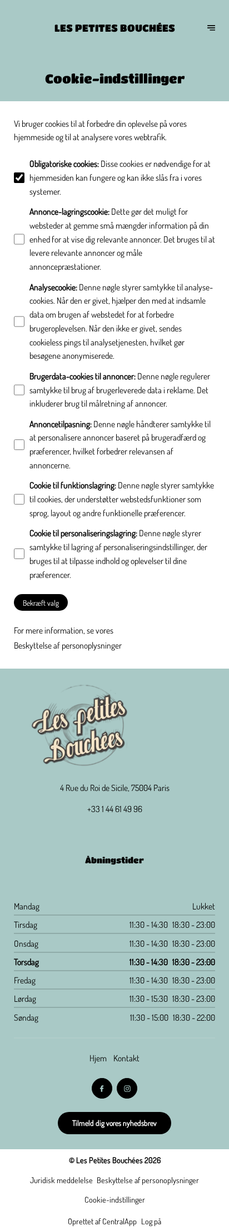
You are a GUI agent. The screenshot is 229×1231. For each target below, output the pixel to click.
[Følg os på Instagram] (127, 1088)
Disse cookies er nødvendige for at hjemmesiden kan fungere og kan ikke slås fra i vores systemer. (120, 177)
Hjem (98, 1058)
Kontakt (126, 1058)
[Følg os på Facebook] (102, 1088)
